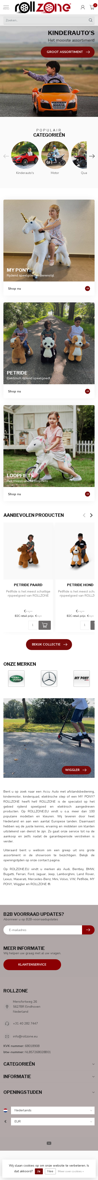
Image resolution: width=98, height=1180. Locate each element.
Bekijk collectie (46, 644)
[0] (92, 7)
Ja (38, 1171)
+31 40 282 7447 (25, 1023)
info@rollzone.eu (25, 1036)
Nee (50, 1171)
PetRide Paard (28, 585)
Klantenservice (32, 964)
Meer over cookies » (71, 1171)
